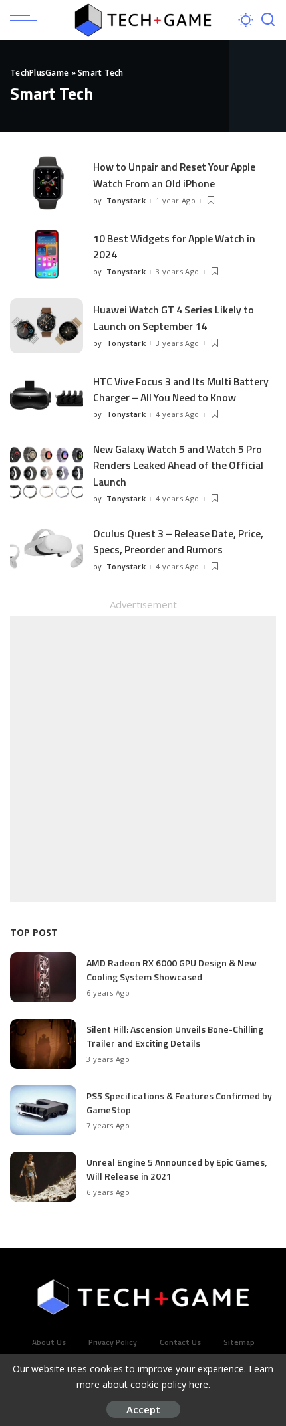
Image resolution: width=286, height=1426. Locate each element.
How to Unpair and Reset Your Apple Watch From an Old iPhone (174, 175)
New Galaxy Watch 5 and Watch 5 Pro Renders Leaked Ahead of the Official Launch (178, 465)
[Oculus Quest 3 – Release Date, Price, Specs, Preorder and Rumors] (46, 549)
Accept (143, 1409)
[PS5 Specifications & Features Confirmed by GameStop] (43, 1110)
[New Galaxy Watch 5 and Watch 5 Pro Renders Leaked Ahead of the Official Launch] (46, 473)
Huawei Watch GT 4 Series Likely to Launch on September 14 (173, 317)
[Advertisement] (143, 759)
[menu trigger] (26, 20)
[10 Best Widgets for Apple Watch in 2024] (46, 254)
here (198, 1384)
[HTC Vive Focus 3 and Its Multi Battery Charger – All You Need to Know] (46, 397)
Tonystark (126, 200)
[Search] (268, 20)
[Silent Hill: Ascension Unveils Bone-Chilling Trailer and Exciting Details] (43, 1044)
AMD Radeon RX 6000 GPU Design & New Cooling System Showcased (171, 970)
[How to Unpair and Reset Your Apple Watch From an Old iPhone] (46, 183)
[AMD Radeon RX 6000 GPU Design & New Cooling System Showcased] (43, 977)
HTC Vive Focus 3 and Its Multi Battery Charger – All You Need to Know (181, 389)
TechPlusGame (39, 72)
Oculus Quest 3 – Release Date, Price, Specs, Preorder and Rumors (178, 541)
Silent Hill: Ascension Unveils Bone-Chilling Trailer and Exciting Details (174, 1036)
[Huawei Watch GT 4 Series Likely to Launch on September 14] (46, 325)
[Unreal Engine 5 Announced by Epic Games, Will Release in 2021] (43, 1177)
